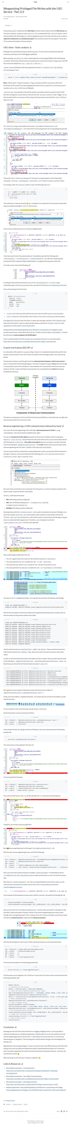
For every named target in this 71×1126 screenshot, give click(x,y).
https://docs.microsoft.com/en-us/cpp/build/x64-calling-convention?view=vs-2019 (32, 1084)
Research (8, 1104)
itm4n (6, 18)
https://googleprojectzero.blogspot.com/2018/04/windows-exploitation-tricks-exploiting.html (36, 1090)
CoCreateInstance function (57, 285)
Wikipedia (30, 88)
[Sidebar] (3, 2)
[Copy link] (67, 1111)
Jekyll (41, 1122)
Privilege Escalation (10, 1100)
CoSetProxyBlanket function (12, 887)
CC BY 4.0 (19, 1111)
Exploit (25, 1104)
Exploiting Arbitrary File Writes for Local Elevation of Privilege (37, 330)
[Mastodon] (64, 1111)
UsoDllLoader (39, 1034)
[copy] (66, 74)
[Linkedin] (62, 1111)
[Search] (68, 2)
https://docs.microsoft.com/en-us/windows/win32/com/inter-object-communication (29, 342)
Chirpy (33, 1122)
